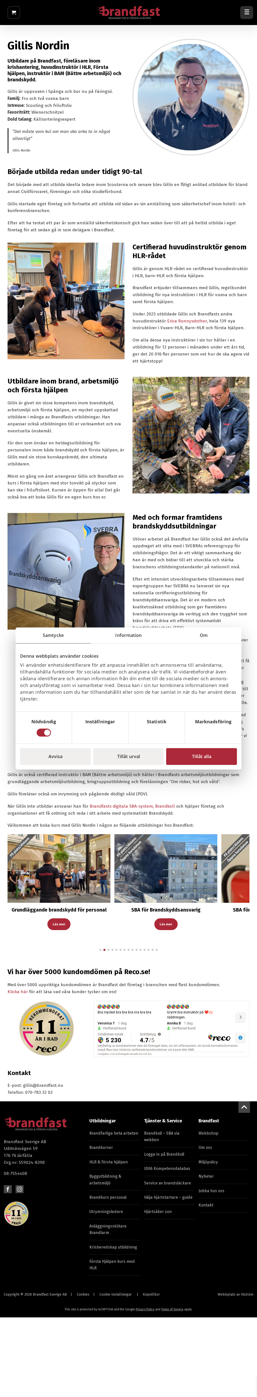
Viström (247, 1294)
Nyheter (206, 1176)
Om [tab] (204, 635)
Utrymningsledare (106, 1211)
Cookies (83, 1294)
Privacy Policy (145, 1309)
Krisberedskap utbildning (113, 1247)
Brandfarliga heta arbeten (113, 1133)
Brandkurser (101, 1147)
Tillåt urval (128, 756)
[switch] (100, 733)
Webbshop (208, 1133)
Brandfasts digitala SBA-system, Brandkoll (132, 806)
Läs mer (59, 924)
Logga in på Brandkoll (164, 1154)
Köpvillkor (151, 1294)
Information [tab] (128, 635)
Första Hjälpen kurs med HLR (112, 1264)
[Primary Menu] (246, 12)
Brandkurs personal (107, 1197)
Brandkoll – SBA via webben (161, 1136)
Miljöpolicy (208, 1162)
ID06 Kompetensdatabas (167, 1168)
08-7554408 (15, 1173)
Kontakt (206, 1205)
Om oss (205, 1147)
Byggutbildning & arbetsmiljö (105, 1179)
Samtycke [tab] (53, 635)
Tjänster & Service (163, 1121)
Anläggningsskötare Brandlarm (107, 1229)
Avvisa (55, 756)
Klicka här (18, 991)
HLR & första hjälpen (108, 1162)
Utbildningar (102, 1121)
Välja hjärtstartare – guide (168, 1197)
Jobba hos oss (211, 1190)
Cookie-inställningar (115, 1294)
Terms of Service (172, 1309)
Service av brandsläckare (167, 1183)
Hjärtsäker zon (158, 1211)
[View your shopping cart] (14, 12)
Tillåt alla (201, 756)
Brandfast (209, 1121)
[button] (16, 897)
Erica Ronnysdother (187, 321)
